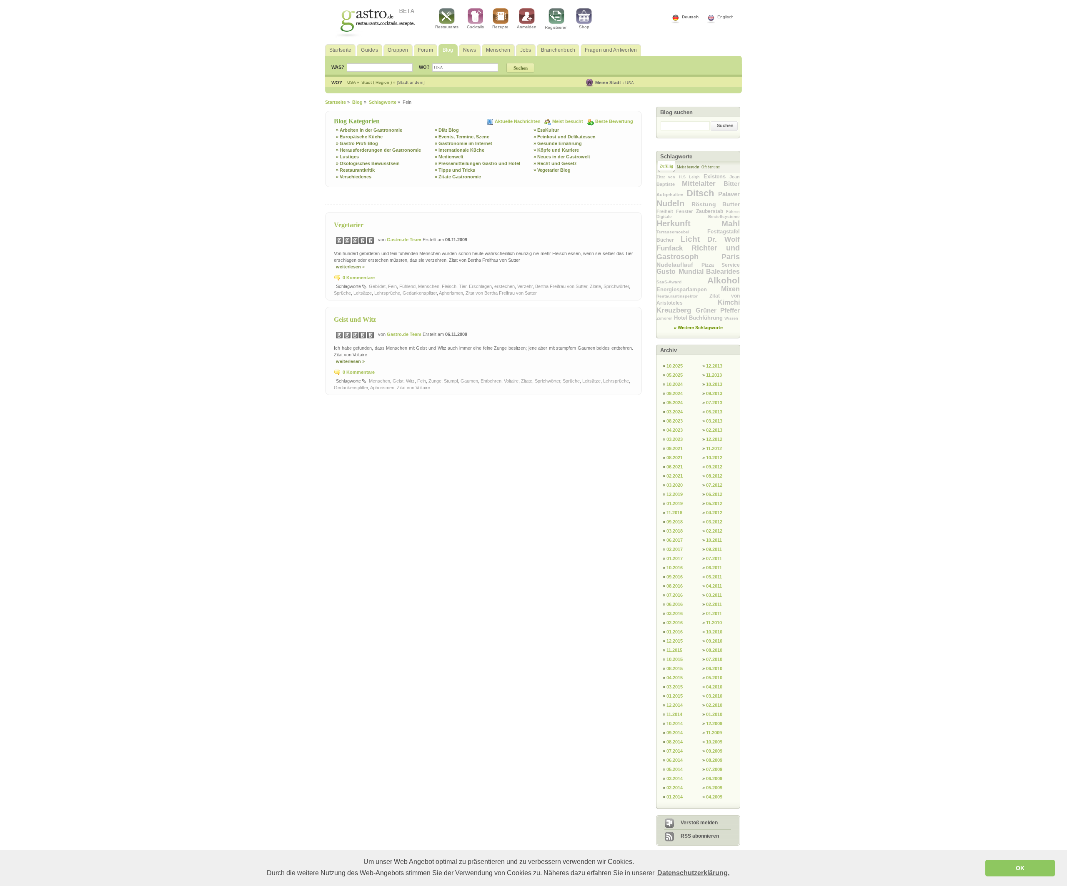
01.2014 (674, 796)
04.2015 (674, 677)
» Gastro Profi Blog (357, 143)
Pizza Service (720, 265)
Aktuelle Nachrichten (518, 121)
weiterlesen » (350, 266)
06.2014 (674, 760)
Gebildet (377, 286)
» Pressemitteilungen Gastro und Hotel (477, 163)
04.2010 (714, 686)
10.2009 (714, 741)
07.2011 (714, 558)
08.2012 (714, 475)
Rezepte (500, 27)
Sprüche (342, 292)
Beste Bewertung (614, 121)
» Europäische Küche (359, 136)
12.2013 (714, 365)
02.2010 (714, 705)
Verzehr (525, 286)
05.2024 (674, 402)
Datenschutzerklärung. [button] (693, 872)
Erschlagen (480, 286)
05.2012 (714, 503)
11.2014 (674, 714)
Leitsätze (362, 292)
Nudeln (673, 203)
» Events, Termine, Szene (462, 136)
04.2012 (714, 512)
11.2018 (674, 512)
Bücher (668, 240)
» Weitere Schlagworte (698, 327)
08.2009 (714, 760)
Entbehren (491, 380)
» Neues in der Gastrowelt (562, 156)
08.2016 (674, 585)
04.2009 (714, 796)
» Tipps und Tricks (455, 170)
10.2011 (714, 540)
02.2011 (714, 604)
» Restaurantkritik (355, 170)
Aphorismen (451, 292)
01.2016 (674, 631)
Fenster (686, 211)
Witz (410, 380)
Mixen (730, 289)
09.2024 (674, 393)
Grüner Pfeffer (718, 310)
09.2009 (714, 750)
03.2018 (674, 530)
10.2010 (714, 631)
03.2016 (674, 613)
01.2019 (674, 503)
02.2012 (714, 530)
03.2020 (674, 485)
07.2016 (674, 595)
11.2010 (714, 622)
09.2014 (674, 732)
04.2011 (714, 585)
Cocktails (475, 27)
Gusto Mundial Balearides (698, 271)
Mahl (730, 223)
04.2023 (674, 430)
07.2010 (714, 659)
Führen (733, 212)
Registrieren (556, 27)
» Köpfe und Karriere (556, 150)
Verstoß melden (699, 823)
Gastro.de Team (405, 239)
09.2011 (714, 549)
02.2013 (714, 430)
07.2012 (714, 485)
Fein (392, 286)
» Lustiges (347, 156)
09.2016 (674, 576)
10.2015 (674, 659)
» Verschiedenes (353, 176)
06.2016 (674, 604)
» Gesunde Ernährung (558, 143)
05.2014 (674, 769)
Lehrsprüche (387, 292)
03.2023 (674, 439)
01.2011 (714, 613)
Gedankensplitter (420, 292)
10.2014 (674, 723)
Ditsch (702, 193)
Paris (730, 257)
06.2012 (714, 494)
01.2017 (674, 558)
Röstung (706, 204)
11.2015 (674, 650)
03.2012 (714, 521)
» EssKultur (546, 130)
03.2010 (714, 695)
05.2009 (714, 787)
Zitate (595, 286)
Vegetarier (348, 224)
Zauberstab (711, 211)
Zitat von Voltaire (413, 387)
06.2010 (714, 668)
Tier (462, 286)
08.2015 (674, 668)
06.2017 (674, 540)
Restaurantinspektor (682, 296)
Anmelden (526, 27)
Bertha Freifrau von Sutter (561, 286)
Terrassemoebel (681, 232)
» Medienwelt (449, 156)
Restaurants (446, 27)
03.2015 (674, 686)
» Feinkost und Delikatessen (565, 136)
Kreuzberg (676, 310)
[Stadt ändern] (411, 82)
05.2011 (714, 576)
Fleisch (449, 286)
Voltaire (511, 380)
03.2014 (674, 778)
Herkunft (688, 223)
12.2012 (714, 439)
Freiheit (666, 211)
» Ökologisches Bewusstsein (368, 163)
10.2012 (714, 457)
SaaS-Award (681, 282)
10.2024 (674, 384)
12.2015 (674, 640)
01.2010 (714, 714)
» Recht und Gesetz (555, 163)
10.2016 (674, 567)
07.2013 (714, 402)
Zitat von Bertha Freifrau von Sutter (501, 292)
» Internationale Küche (459, 150)
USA (629, 82)
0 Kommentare (359, 277)
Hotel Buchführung (699, 318)
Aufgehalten (671, 194)
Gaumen (469, 380)
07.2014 (674, 750)
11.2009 (714, 732)
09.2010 (714, 640)
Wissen (731, 318)
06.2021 (674, 466)
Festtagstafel (723, 231)
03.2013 (714, 420)
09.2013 (714, 393)
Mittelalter (703, 184)
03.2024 (674, 411)
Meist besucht (568, 121)
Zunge (434, 380)
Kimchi (729, 302)
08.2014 (674, 741)
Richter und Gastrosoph (698, 252)
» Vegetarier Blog (552, 170)
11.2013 (714, 375)
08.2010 (714, 650)
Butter (731, 204)
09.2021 (674, 448)
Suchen (725, 125)
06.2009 (714, 778)
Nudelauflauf (678, 264)
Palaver (729, 194)
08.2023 (674, 420)
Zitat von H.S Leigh (680, 177)
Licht (694, 239)
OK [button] (1020, 868)
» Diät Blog (447, 130)
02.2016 (674, 622)
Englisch (725, 17)
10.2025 (674, 365)
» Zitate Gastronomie (458, 176)
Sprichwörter (616, 286)
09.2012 (714, 466)
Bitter (732, 183)
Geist (398, 380)
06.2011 (714, 567)
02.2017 (674, 549)
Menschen (428, 286)
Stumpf (451, 380)
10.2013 (714, 384)
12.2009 (714, 723)
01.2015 (674, 695)
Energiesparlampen (688, 289)
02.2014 (674, 787)
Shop (584, 27)
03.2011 (714, 595)
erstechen (504, 286)
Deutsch (690, 17)
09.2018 (674, 521)
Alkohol (723, 280)
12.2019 (674, 494)
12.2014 (674, 705)
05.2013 (714, 411)
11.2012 (714, 448)
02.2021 (674, 475)
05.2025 (674, 375)
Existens (716, 176)
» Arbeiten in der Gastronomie (369, 130)
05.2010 (714, 677)
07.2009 (714, 769)
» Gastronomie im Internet (463, 143)
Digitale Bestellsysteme (698, 216)
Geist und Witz (355, 319)
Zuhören (665, 318)
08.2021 (674, 457)
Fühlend (407, 286)
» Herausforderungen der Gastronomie (378, 150)
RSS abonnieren (700, 836)
